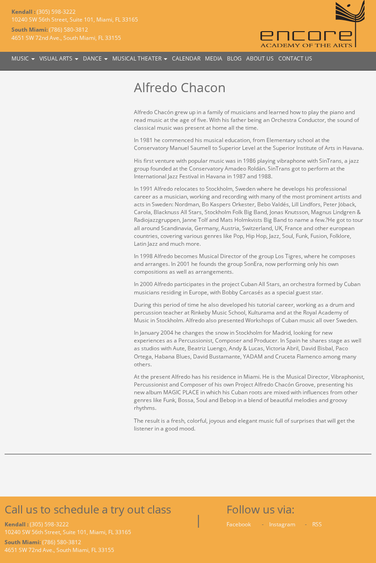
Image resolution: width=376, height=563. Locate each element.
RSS (317, 524)
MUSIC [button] (20, 58)
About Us (260, 58)
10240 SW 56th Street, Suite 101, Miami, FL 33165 (74, 19)
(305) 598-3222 (56, 12)
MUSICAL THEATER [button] (137, 58)
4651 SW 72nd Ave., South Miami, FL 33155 (66, 38)
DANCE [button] (93, 58)
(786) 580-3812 (68, 29)
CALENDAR (186, 58)
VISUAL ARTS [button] (56, 58)
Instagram (283, 524)
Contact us (295, 58)
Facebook (239, 524)
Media (213, 58)
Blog (234, 58)
